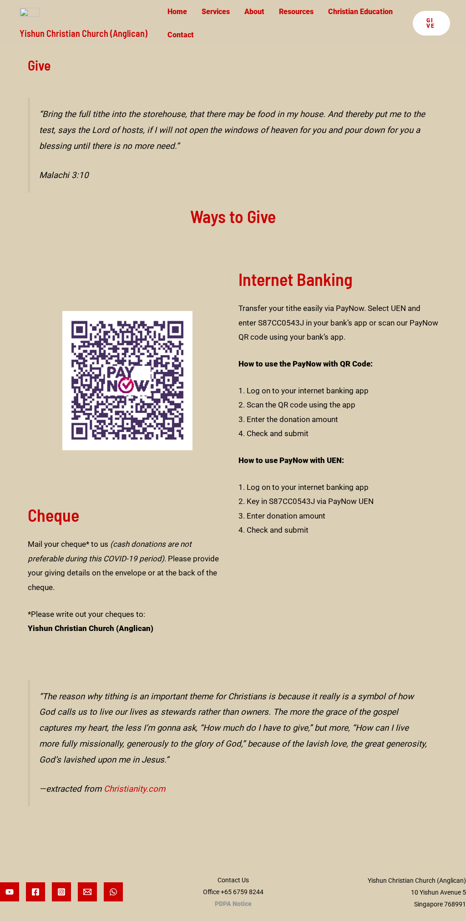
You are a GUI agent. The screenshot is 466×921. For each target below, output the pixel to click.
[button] (431, 23)
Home (177, 11)
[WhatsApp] (113, 891)
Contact (180, 35)
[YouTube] (9, 891)
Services (216, 11)
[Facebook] (35, 891)
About (254, 11)
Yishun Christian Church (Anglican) (83, 33)
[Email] (87, 891)
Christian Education (360, 11)
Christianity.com (134, 789)
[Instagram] (61, 891)
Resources (296, 11)
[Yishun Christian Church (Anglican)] (30, 16)
